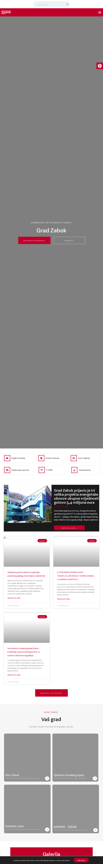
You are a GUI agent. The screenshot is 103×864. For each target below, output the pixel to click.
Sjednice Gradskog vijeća (69, 774)
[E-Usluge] (42, 470)
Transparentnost (85, 469)
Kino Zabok (12, 774)
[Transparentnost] (74, 470)
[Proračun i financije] (41, 458)
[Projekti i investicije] (7, 458)
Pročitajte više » (14, 597)
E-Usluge (49, 469)
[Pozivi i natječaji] (74, 458)
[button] (99, 66)
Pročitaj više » (69, 527)
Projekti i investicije (18, 457)
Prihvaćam (81, 860)
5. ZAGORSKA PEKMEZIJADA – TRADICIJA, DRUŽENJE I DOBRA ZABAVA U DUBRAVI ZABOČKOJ (75, 575)
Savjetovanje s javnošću (20, 469)
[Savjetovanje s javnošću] (7, 470)
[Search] (67, 4)
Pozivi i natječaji (84, 457)
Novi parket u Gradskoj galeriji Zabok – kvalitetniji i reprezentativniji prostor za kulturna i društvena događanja (24, 651)
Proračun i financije (52, 457)
